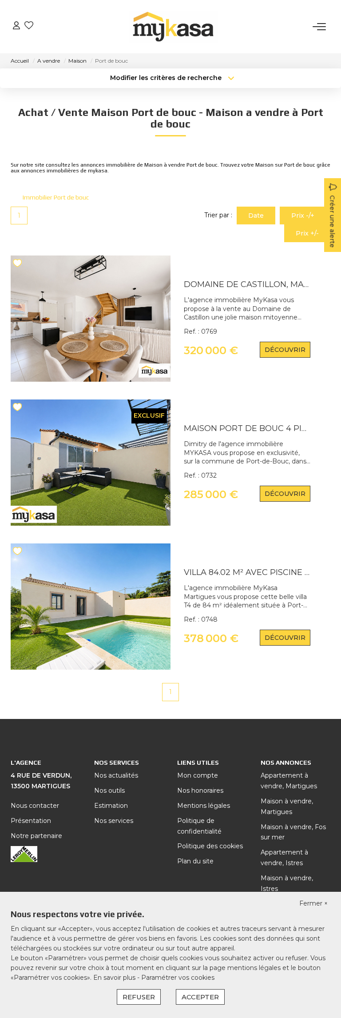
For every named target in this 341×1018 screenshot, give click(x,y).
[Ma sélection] (28, 26)
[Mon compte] (16, 26)
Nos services (113, 821)
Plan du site (195, 861)
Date (256, 216)
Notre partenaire (36, 836)
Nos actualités (116, 775)
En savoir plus (115, 978)
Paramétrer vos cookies (177, 978)
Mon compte (197, 775)
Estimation (111, 806)
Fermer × (313, 903)
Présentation (31, 821)
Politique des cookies (210, 846)
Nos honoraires (200, 790)
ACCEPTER (200, 997)
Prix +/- (307, 233)
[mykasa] (173, 26)
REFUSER (139, 997)
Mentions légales (203, 806)
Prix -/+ (302, 216)
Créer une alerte (332, 221)
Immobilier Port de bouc (56, 197)
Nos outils (109, 790)
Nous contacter (35, 806)
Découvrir (285, 350)
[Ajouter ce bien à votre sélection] (18, 264)
